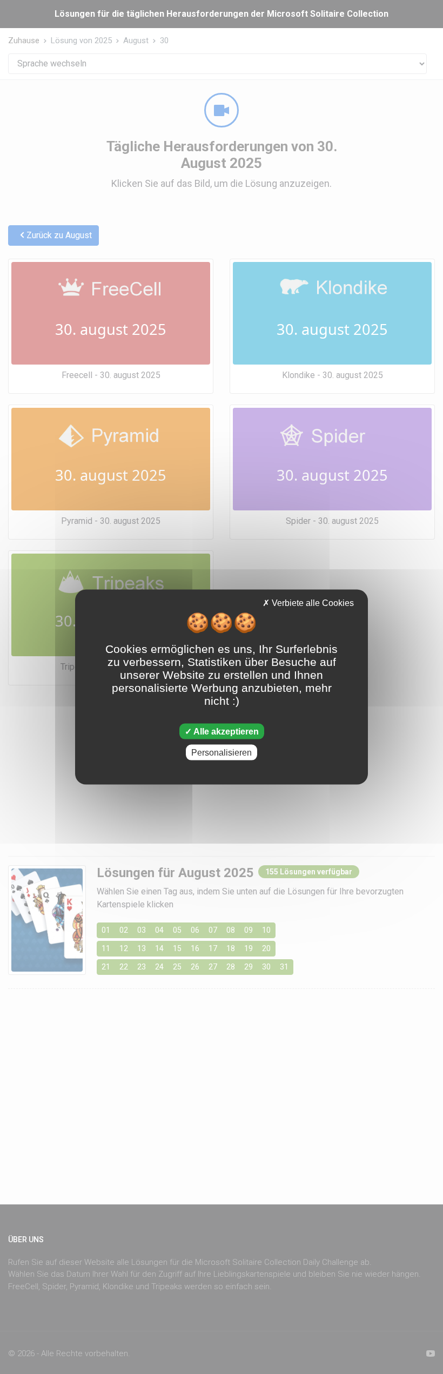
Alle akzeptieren (225, 731)
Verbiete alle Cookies (312, 603)
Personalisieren (221, 752)
